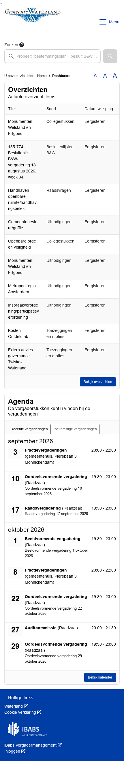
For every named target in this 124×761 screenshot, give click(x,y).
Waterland (16, 706)
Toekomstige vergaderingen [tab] (75, 429)
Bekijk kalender (100, 677)
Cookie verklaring (22, 712)
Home (42, 76)
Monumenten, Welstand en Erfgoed (20, 127)
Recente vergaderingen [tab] (29, 429)
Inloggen (14, 751)
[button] (110, 56)
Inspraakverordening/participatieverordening (23, 311)
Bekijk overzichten (98, 382)
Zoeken (11, 44)
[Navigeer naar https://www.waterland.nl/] (32, 22)
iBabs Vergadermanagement (33, 745)
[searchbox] (52, 56)
